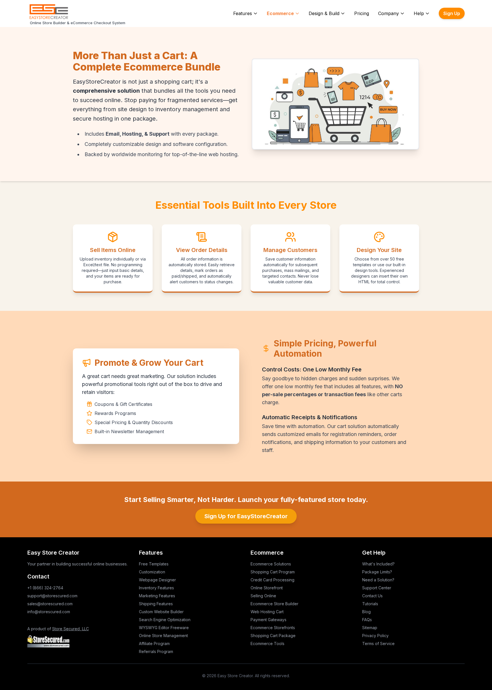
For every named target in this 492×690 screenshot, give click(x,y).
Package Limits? (377, 571)
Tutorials (370, 603)
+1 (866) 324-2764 (45, 587)
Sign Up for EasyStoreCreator (246, 516)
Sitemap (369, 627)
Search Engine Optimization (164, 619)
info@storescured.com (48, 611)
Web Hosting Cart (267, 611)
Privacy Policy (375, 635)
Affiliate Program (154, 643)
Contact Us (372, 595)
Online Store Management (163, 635)
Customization (152, 571)
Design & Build (324, 13)
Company (388, 13)
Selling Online (263, 595)
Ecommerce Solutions (271, 563)
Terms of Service (378, 643)
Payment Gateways (268, 619)
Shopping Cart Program (273, 571)
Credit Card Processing (272, 579)
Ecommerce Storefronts (273, 627)
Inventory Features (156, 587)
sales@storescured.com (50, 603)
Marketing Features (157, 595)
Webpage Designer (157, 579)
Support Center (376, 587)
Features (242, 13)
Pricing (361, 13)
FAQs (367, 619)
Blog (366, 611)
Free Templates (154, 563)
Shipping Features (156, 603)
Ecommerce (280, 13)
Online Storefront (267, 587)
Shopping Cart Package (273, 635)
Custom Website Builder (161, 611)
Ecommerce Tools (267, 643)
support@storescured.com (52, 595)
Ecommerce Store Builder (274, 603)
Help (419, 13)
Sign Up (451, 13)
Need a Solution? (378, 579)
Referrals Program (156, 651)
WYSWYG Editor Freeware (164, 627)
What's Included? (378, 563)
